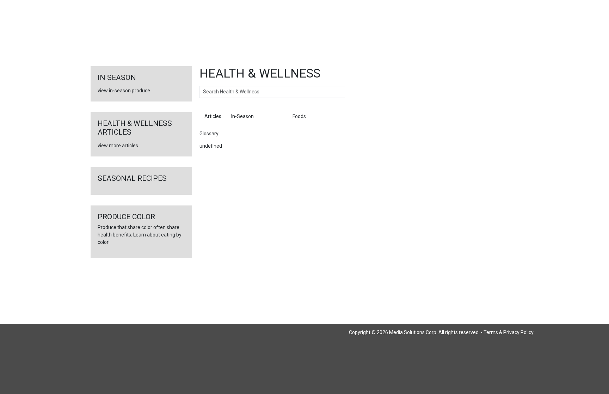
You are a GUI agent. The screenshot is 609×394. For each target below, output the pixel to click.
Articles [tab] (212, 116)
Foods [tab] (299, 116)
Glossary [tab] (273, 116)
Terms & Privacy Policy (509, 332)
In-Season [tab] (242, 116)
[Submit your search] (352, 92)
